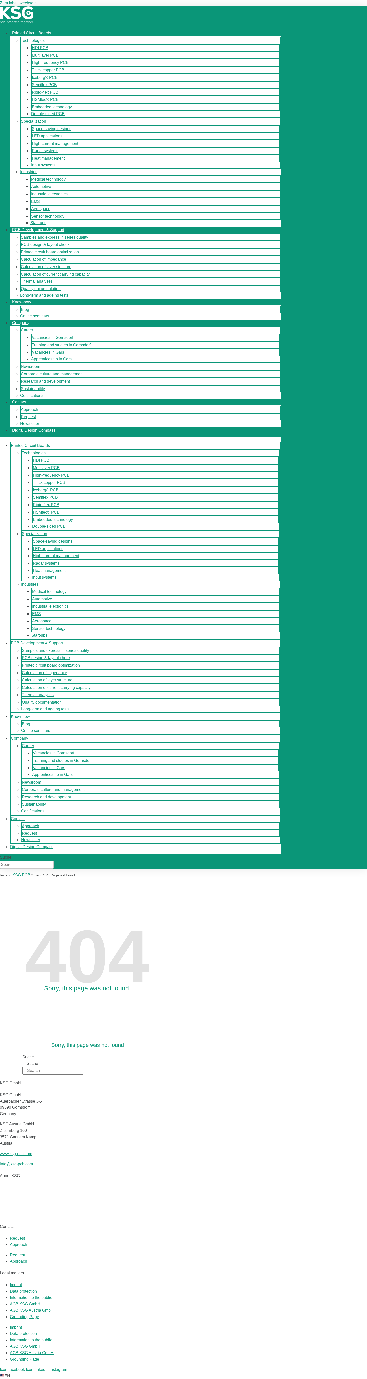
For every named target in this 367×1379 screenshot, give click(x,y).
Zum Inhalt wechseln (18, 3)
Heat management (48, 158)
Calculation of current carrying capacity (55, 274)
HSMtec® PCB (45, 99)
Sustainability (33, 389)
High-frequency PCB (50, 62)
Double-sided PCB (48, 114)
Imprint (16, 1285)
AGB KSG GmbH (25, 1304)
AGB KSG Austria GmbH (32, 1310)
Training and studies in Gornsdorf (61, 345)
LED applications (47, 136)
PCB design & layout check (45, 244)
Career (27, 330)
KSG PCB (21, 875)
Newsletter (29, 423)
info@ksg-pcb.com (16, 1164)
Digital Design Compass (33, 430)
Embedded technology (52, 107)
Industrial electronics (49, 194)
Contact (19, 402)
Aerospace (40, 209)
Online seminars (34, 316)
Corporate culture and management (52, 374)
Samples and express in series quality (54, 237)
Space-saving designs (51, 129)
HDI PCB (40, 48)
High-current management (55, 143)
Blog (25, 309)
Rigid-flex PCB (45, 92)
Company (20, 323)
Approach (29, 409)
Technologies (33, 40)
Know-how (21, 302)
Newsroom (30, 366)
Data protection (23, 1291)
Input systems (43, 165)
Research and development (45, 381)
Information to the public (31, 1297)
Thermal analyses (37, 281)
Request (28, 417)
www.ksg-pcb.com (16, 1154)
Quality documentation (41, 289)
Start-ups (38, 223)
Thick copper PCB (48, 70)
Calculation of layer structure (46, 267)
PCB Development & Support (38, 230)
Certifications (31, 395)
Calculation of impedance (43, 259)
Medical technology (48, 179)
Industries (28, 172)
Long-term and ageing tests (44, 295)
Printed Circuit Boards (31, 33)
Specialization (33, 121)
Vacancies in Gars (48, 352)
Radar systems (45, 151)
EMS (35, 201)
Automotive (41, 186)
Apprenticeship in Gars (51, 359)
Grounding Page (24, 1317)
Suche (5, 857)
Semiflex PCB (44, 85)
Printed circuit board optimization (50, 252)
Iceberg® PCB (45, 77)
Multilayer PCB (45, 55)
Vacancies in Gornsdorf (52, 337)
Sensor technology (47, 216)
